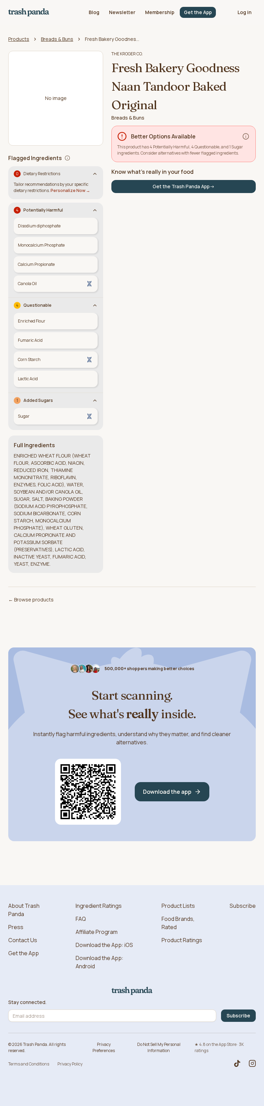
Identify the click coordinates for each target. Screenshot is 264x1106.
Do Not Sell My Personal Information (158, 1047)
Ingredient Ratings (99, 906)
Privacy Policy (69, 1064)
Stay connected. (27, 1002)
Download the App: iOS (104, 945)
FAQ (81, 919)
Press (15, 927)
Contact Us (22, 940)
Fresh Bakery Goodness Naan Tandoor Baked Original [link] (112, 39)
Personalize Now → (70, 190)
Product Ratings (182, 940)
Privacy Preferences (103, 1047)
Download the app (167, 791)
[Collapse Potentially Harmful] (95, 210)
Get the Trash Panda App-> (183, 186)
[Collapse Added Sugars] (95, 400)
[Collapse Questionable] (95, 305)
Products (18, 39)
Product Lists (178, 906)
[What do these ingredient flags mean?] (67, 158)
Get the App (198, 12)
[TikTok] (237, 1063)
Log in (245, 12)
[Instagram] (252, 1063)
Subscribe (243, 906)
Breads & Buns (57, 39)
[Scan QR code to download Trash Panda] (88, 792)
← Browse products (31, 599)
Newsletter (122, 12)
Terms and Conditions (28, 1064)
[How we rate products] (246, 136)
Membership (159, 12)
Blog (94, 12)
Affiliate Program (97, 932)
